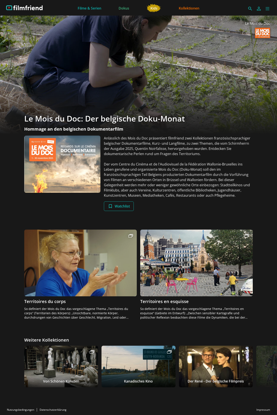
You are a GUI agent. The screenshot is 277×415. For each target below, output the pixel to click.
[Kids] (154, 8)
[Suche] (250, 8)
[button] (267, 8)
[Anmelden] (258, 8)
